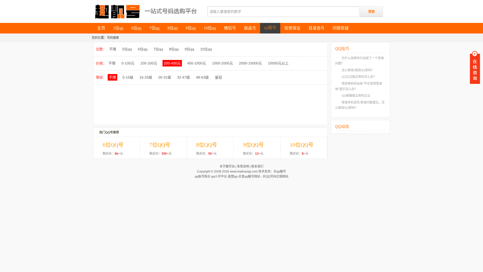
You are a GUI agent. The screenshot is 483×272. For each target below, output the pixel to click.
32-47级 (183, 77)
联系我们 (257, 166)
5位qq (127, 49)
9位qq (189, 49)
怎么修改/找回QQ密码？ (358, 70)
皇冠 (218, 77)
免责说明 (243, 166)
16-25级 (145, 77)
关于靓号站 (227, 166)
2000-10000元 (250, 63)
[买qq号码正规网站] (157, 11)
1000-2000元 (222, 63)
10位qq (206, 49)
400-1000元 (196, 63)
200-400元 (172, 63)
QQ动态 (342, 126)
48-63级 (202, 77)
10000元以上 (278, 63)
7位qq (158, 49)
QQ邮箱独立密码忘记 (356, 95)
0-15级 (128, 77)
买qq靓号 (279, 171)
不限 (112, 49)
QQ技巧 (342, 49)
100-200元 (148, 63)
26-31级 (164, 77)
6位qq (142, 49)
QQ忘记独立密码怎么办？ (359, 77)
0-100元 (128, 63)
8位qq (174, 49)
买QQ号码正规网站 (275, 176)
